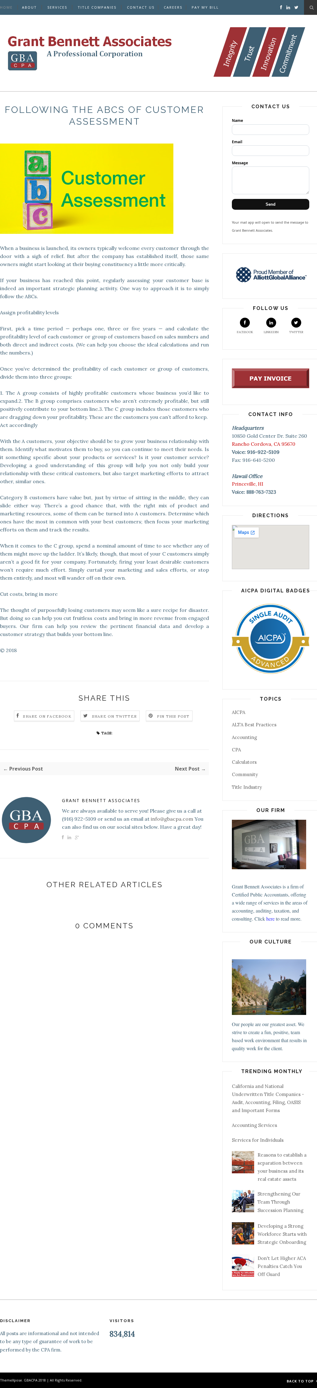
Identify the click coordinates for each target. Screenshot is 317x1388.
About (29, 7)
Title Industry (247, 787)
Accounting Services (254, 1125)
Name (237, 120)
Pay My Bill (205, 7)
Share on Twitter (114, 716)
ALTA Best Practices (254, 725)
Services (57, 7)
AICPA (238, 712)
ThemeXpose (11, 1380)
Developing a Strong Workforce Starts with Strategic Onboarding (282, 1234)
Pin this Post (173, 716)
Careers (173, 7)
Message (240, 162)
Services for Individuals (258, 1140)
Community (245, 774)
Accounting (244, 737)
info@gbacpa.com (172, 819)
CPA (236, 750)
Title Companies (97, 7)
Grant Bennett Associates (101, 800)
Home (6, 7)
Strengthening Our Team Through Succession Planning (280, 1202)
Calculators (244, 762)
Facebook (245, 332)
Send (271, 204)
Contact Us (140, 7)
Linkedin (271, 332)
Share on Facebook (47, 716)
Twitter (296, 332)
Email (237, 141)
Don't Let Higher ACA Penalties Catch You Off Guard (282, 1266)
